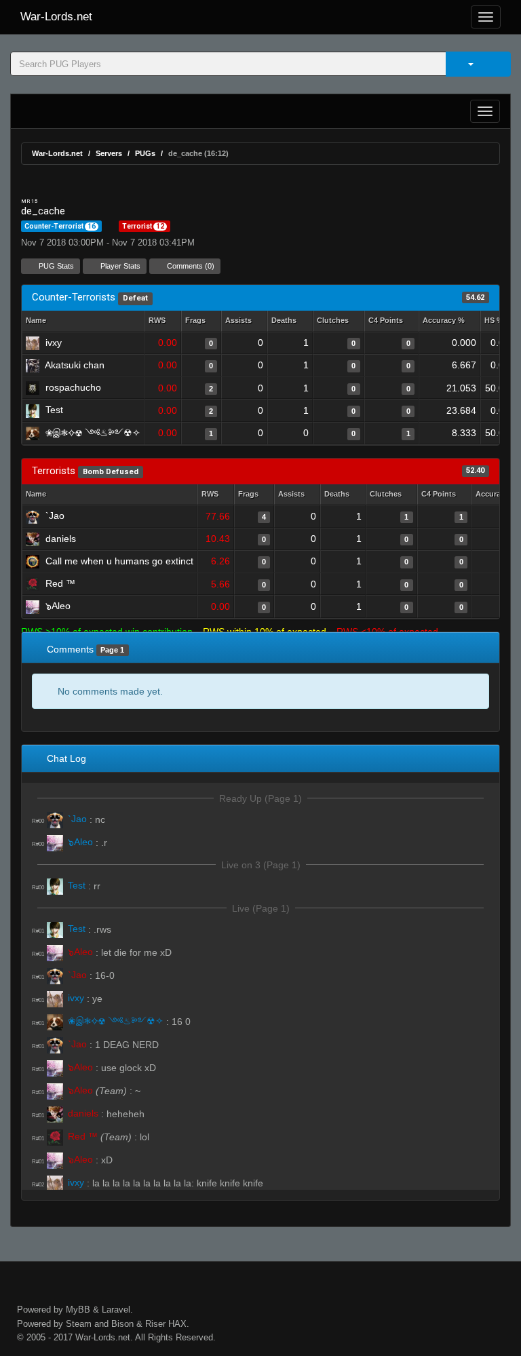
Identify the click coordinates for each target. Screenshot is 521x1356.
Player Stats (119, 266)
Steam (79, 1324)
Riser (155, 1324)
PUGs (145, 153)
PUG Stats (55, 266)
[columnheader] (162, 321)
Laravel (116, 1309)
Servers (109, 153)
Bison (122, 1324)
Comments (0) (189, 266)
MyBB (78, 1309)
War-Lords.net (56, 16)
